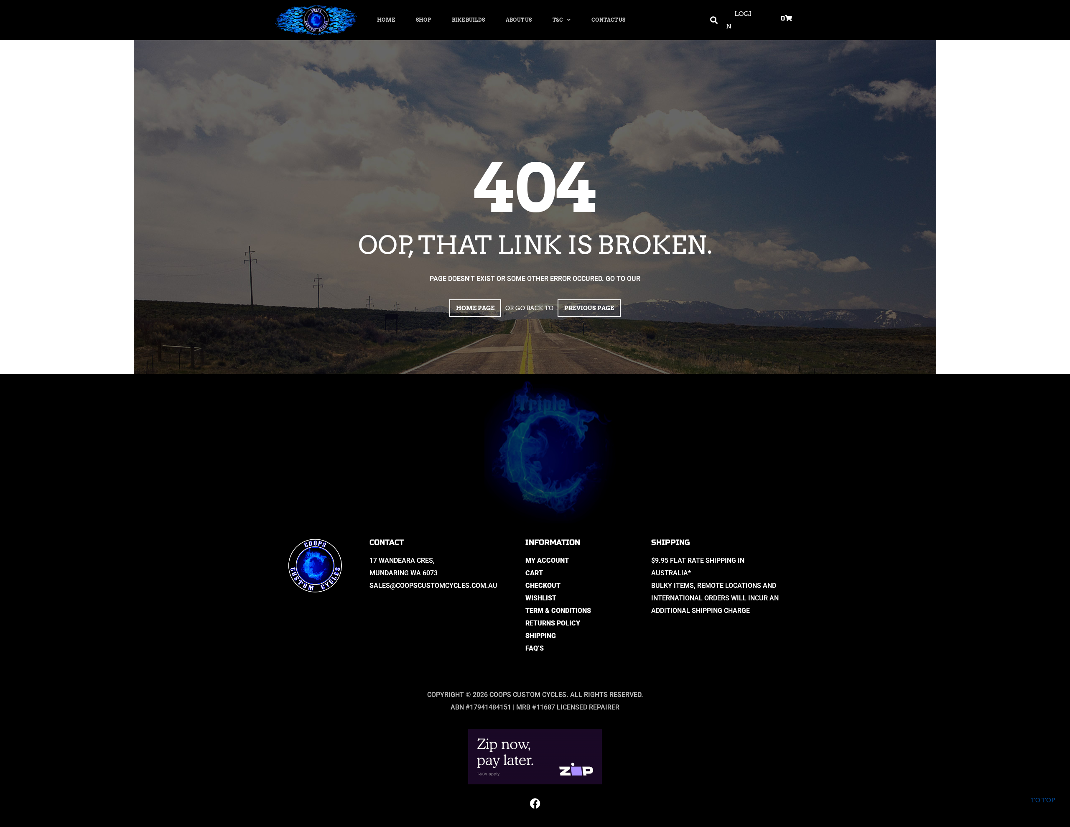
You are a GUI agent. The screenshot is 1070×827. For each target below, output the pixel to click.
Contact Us (608, 20)
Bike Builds (468, 20)
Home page (475, 308)
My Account (547, 560)
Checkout (542, 586)
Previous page (589, 308)
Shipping (540, 636)
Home (386, 20)
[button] (714, 20)
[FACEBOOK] (535, 803)
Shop (423, 20)
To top (1043, 800)
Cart (534, 573)
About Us (519, 20)
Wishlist (540, 598)
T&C (558, 20)
